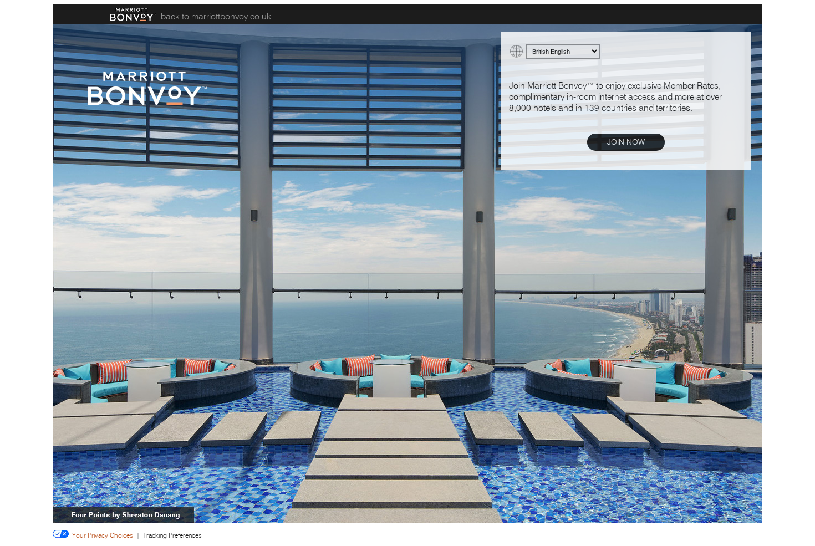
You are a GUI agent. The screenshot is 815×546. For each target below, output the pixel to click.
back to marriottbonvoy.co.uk (216, 16)
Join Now (626, 142)
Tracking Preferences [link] (172, 535)
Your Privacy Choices (101, 535)
